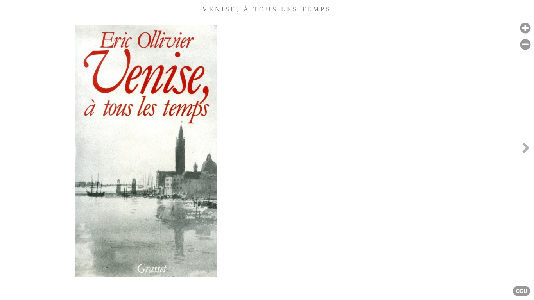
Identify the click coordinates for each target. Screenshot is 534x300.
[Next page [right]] (526, 150)
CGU (521, 291)
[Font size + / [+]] (525, 28)
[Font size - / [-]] (525, 45)
